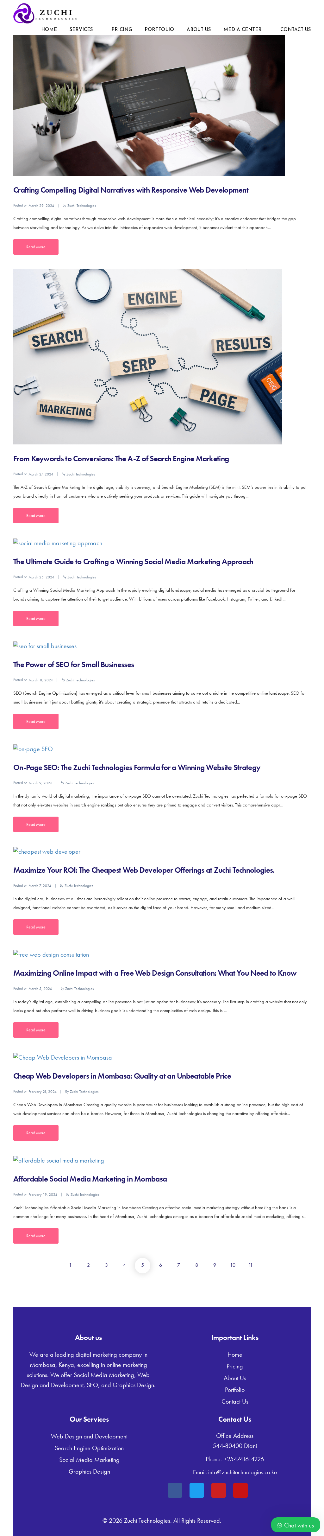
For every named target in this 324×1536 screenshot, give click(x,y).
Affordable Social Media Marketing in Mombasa (90, 1179)
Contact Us (295, 30)
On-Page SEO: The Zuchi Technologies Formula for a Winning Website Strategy (136, 767)
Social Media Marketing (89, 1460)
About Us (199, 30)
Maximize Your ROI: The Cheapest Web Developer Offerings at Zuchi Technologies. (143, 870)
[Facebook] (175, 1490)
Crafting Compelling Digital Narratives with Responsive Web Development (130, 190)
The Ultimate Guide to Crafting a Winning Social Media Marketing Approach (133, 561)
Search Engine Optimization (89, 1448)
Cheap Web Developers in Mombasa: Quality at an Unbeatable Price (122, 1076)
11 (250, 1265)
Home (49, 30)
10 (232, 1265)
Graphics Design (89, 1471)
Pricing (121, 30)
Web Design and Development (89, 1436)
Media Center (242, 30)
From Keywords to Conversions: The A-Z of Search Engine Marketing (121, 458)
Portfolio (159, 30)
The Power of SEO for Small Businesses (73, 664)
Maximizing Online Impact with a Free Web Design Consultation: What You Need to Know (154, 973)
